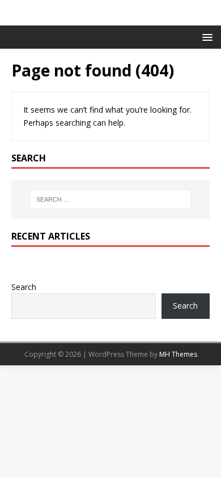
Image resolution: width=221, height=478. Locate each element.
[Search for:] (111, 199)
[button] (205, 36)
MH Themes (178, 354)
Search (23, 286)
